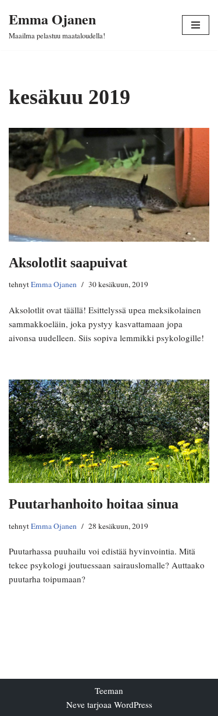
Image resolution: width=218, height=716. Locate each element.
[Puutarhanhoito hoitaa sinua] (109, 431)
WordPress (133, 704)
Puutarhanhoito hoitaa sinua (93, 503)
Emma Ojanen (54, 284)
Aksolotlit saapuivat (68, 262)
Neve (75, 704)
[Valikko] (195, 25)
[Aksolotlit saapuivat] (109, 185)
